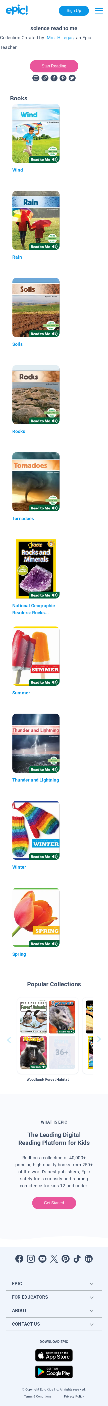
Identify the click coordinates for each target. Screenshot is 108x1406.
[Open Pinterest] (66, 1259)
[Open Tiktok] (77, 1259)
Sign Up (74, 10)
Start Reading (54, 66)
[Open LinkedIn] (89, 1259)
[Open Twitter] (54, 1259)
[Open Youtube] (42, 1259)
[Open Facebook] (19, 1259)
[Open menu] (99, 10)
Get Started (54, 1202)
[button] (47, 1035)
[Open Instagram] (31, 1259)
